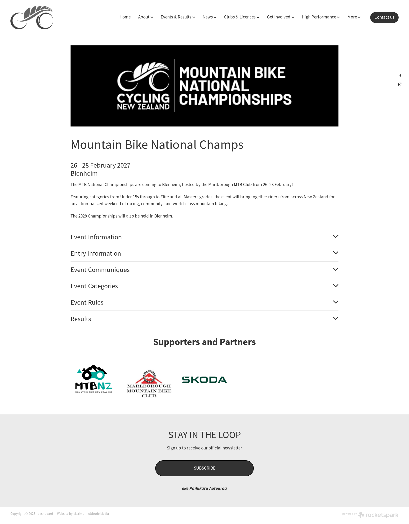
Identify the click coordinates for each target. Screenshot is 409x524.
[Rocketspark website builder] (370, 515)
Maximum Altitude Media (91, 513)
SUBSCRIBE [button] (204, 468)
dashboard (45, 513)
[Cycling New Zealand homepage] (49, 17)
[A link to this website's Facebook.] (400, 75)
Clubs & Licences (240, 17)
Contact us (384, 17)
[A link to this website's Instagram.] (400, 84)
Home (125, 17)
